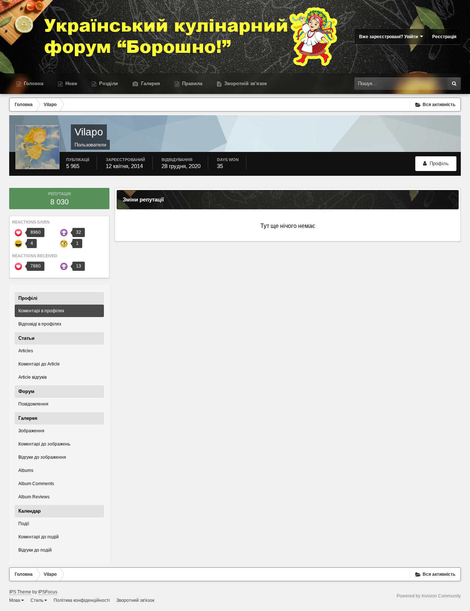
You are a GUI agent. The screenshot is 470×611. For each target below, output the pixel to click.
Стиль (37, 600)
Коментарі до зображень (44, 444)
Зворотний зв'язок (135, 600)
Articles (25, 350)
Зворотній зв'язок (245, 83)
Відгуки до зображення (42, 457)
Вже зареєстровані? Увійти (389, 36)
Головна (32, 83)
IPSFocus (47, 591)
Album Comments (36, 483)
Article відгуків (32, 377)
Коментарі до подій (38, 536)
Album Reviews (34, 496)
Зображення (31, 430)
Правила (191, 83)
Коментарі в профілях (41, 310)
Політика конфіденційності (82, 600)
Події (23, 523)
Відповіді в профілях (39, 324)
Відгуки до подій (35, 550)
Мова (15, 600)
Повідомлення (33, 404)
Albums (25, 470)
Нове (70, 83)
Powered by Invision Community (429, 596)
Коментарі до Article (39, 364)
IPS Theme (20, 591)
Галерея (150, 83)
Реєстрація (444, 36)
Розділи (108, 83)
